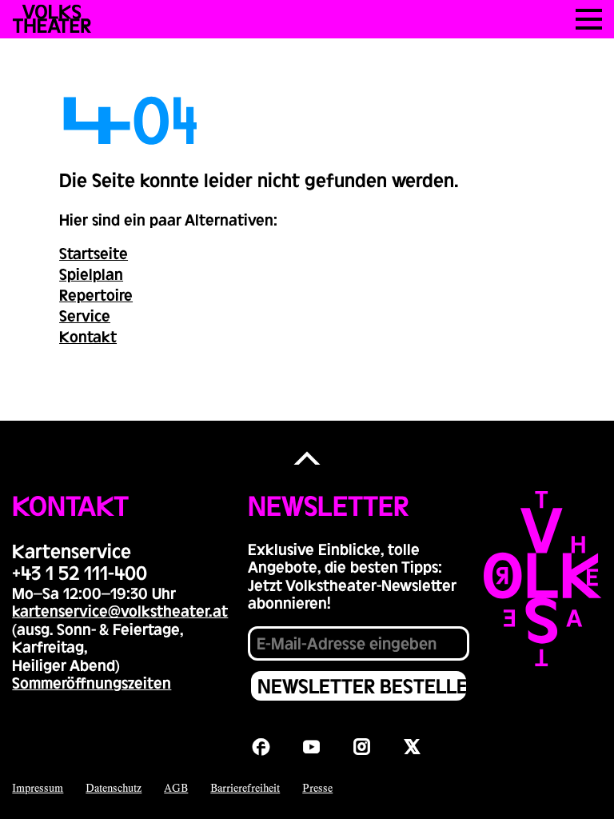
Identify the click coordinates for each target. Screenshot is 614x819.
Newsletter (328, 504)
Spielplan (91, 273)
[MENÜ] (589, 19)
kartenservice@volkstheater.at (120, 610)
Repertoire (96, 294)
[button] (307, 459)
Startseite (93, 253)
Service (84, 315)
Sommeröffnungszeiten (91, 682)
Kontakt (88, 336)
